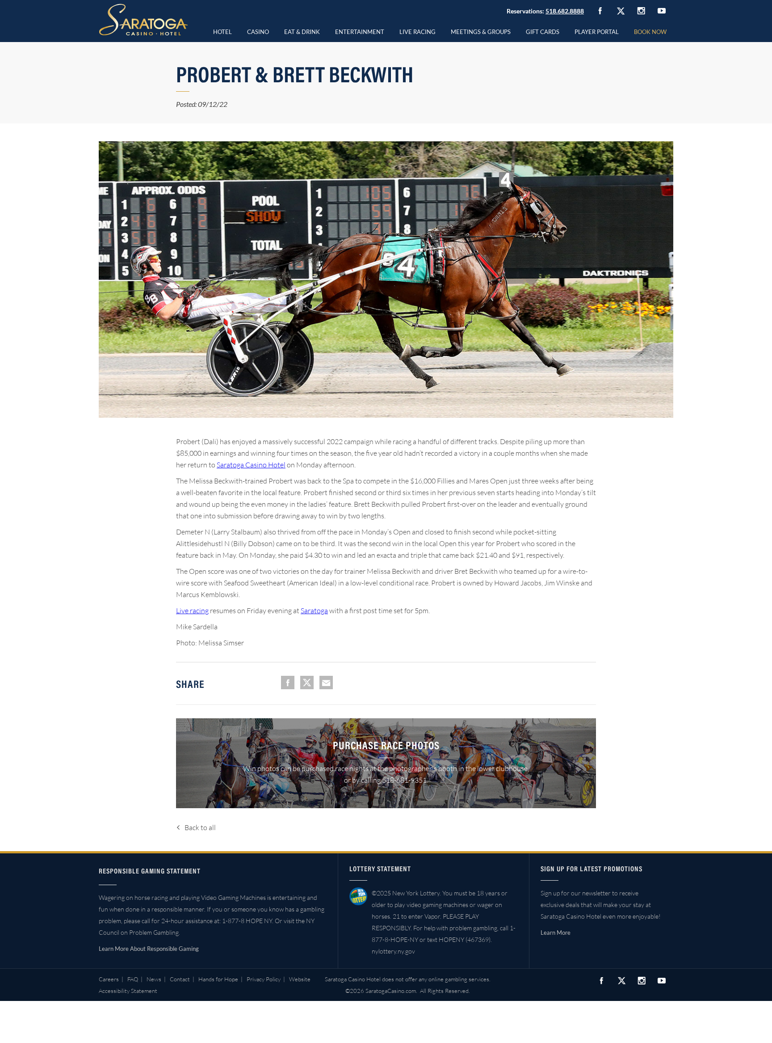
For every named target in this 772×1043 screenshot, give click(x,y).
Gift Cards (542, 31)
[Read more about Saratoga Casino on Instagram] (641, 10)
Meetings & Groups (481, 31)
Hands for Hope (218, 979)
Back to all (200, 827)
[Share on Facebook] (287, 682)
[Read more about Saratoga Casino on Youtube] (662, 10)
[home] (143, 20)
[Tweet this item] (307, 682)
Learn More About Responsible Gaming (149, 948)
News (154, 979)
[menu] (258, 30)
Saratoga (314, 610)
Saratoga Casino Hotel (251, 464)
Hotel (222, 31)
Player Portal (597, 31)
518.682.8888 (564, 11)
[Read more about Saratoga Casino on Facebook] (600, 11)
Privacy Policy (264, 979)
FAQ (132, 979)
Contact (180, 979)
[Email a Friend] (326, 682)
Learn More (556, 932)
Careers (109, 979)
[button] (258, 30)
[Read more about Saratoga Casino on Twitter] (620, 11)
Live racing (192, 610)
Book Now (650, 31)
